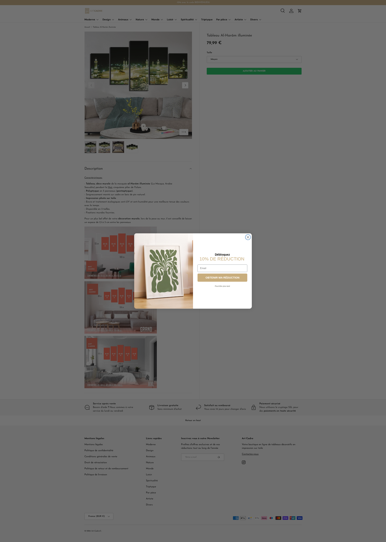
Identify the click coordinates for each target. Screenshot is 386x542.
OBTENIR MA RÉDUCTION (222, 277)
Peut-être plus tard (222, 286)
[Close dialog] (248, 237)
